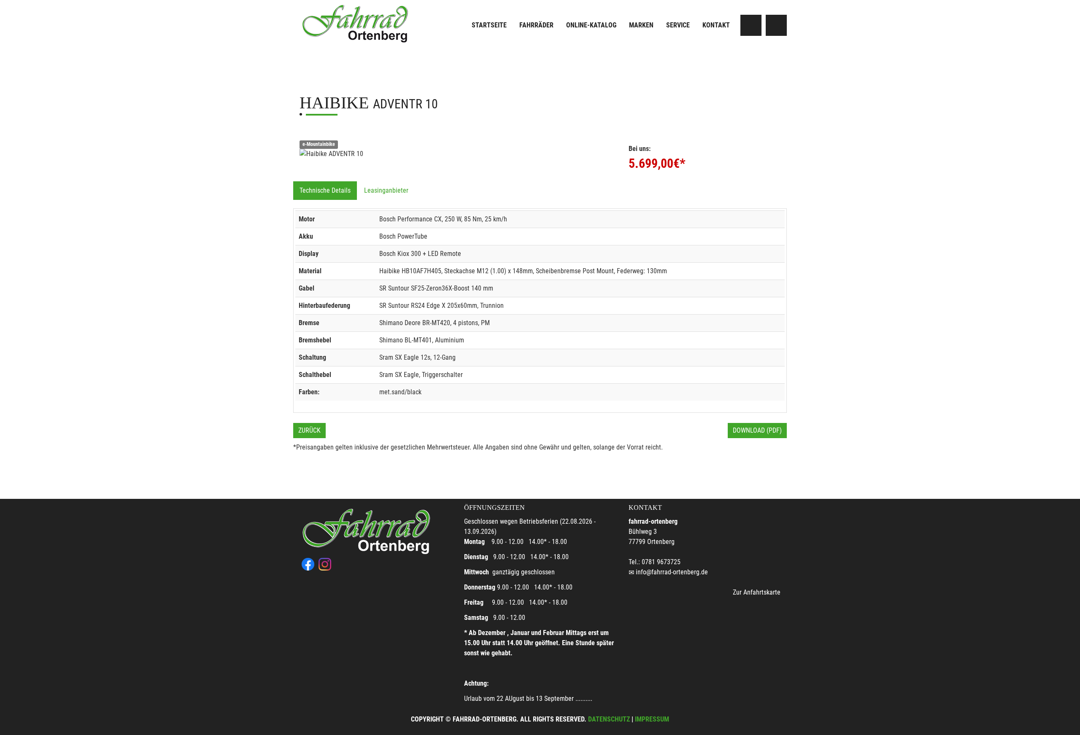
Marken (641, 25)
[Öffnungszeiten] (776, 25)
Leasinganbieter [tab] (386, 190)
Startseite (489, 25)
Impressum (652, 719)
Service (678, 25)
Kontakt (716, 25)
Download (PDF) (757, 430)
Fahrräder (536, 25)
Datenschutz (609, 719)
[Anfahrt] (750, 25)
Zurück (309, 430)
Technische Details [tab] (325, 190)
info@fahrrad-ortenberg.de (672, 572)
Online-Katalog (591, 25)
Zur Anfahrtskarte (756, 592)
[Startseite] (356, 22)
